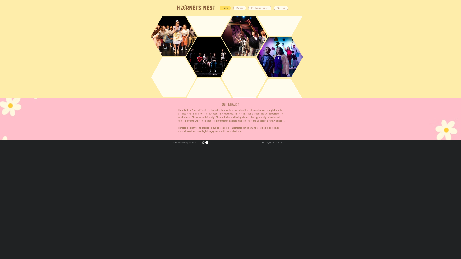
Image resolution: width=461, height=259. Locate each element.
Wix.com (284, 142)
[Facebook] (206, 142)
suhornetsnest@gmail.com (184, 142)
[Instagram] (203, 142)
